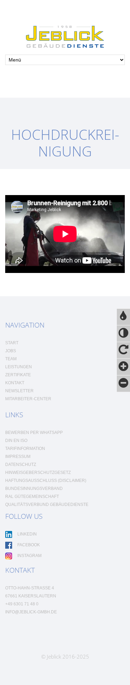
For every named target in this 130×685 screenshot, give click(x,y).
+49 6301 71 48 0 (21, 604)
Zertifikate (18, 374)
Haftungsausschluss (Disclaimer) (45, 480)
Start (11, 342)
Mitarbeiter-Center (28, 398)
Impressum (18, 456)
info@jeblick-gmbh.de (31, 612)
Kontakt (14, 382)
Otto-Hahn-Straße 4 (29, 588)
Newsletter (19, 390)
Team (11, 358)
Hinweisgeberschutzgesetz (38, 472)
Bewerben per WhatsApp (34, 432)
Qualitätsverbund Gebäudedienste (46, 504)
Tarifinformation (25, 448)
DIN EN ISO (16, 440)
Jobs (10, 350)
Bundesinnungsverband (34, 488)
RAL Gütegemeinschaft (32, 496)
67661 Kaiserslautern (30, 596)
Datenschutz (20, 464)
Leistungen (18, 366)
